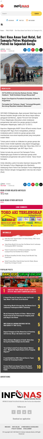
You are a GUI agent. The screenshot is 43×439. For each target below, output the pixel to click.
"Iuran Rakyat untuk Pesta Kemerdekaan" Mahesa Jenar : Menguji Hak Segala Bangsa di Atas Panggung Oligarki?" (19, 350)
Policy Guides (17, 428)
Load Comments (21, 207)
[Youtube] (30, 412)
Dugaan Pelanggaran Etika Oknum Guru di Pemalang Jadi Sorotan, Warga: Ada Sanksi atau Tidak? (19, 332)
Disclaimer (27, 428)
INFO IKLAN (16, 427)
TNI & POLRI (3, 51)
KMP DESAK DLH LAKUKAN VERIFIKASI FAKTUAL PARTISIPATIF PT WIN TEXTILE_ (17, 324)
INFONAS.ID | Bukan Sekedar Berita (23, 432)
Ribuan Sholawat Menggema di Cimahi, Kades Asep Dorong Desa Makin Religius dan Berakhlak (19, 341)
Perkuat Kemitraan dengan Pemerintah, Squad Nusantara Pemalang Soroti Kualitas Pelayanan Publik (18, 368)
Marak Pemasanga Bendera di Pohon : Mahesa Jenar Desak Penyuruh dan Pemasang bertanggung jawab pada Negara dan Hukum (19, 315)
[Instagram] (19, 412)
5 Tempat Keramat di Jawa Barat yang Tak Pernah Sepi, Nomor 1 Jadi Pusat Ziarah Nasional (19, 298)
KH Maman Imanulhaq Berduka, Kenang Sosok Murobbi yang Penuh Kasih (21, 256)
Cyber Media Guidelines (29, 427)
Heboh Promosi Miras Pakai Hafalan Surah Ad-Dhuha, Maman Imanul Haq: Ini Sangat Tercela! (21, 262)
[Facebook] (14, 412)
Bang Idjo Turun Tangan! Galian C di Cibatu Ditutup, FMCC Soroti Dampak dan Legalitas (22, 239)
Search (37, 14)
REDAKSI (7, 427)
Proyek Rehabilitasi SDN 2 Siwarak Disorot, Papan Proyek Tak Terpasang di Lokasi (19, 359)
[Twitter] (24, 412)
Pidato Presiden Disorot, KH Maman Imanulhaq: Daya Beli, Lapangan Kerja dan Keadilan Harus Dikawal (20, 250)
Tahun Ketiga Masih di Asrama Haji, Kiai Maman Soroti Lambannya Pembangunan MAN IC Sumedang (22, 245)
